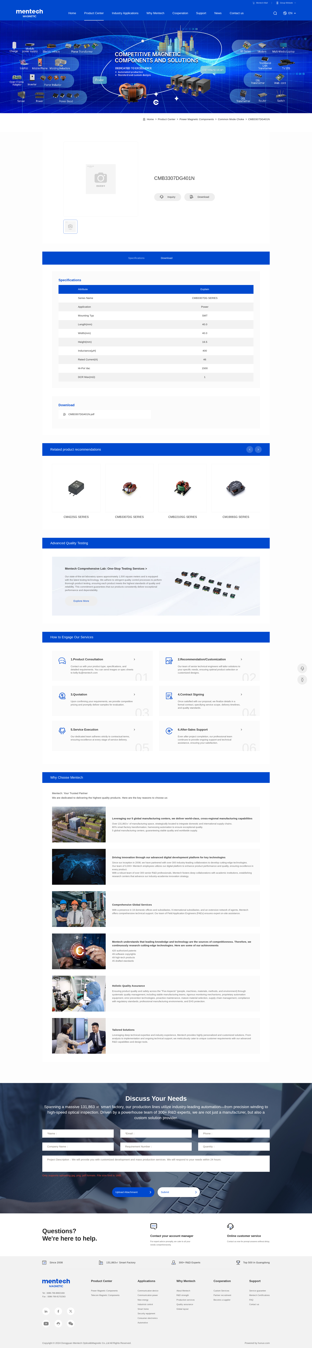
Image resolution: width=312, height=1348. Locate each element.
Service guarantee (257, 1290)
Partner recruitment (222, 1295)
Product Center (94, 13)
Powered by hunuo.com (257, 1343)
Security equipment (146, 1313)
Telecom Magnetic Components (105, 1295)
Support (201, 13)
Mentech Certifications (259, 1295)
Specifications (136, 258)
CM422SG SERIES (76, 517)
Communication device (148, 1290)
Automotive (143, 1322)
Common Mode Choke (231, 119)
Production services (185, 1300)
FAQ (251, 1300)
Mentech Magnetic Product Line (29, 13)
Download (166, 258)
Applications (146, 1281)
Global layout (182, 1309)
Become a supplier (222, 1300)
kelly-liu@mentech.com (85, 672)
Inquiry (171, 196)
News (218, 13)
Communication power (148, 1295)
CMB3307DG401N (259, 119)
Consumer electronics (148, 1318)
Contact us (237, 13)
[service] (302, 668)
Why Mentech (155, 13)
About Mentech (183, 1290)
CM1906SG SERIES (236, 517)
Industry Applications (125, 13)
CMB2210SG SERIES (182, 517)
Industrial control (145, 1304)
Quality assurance (184, 1304)
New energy (143, 1300)
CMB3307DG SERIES (129, 517)
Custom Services (221, 1290)
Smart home (143, 1309)
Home (72, 13)
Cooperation (180, 13)
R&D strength (182, 1295)
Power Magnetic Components (197, 119)
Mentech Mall (262, 3)
